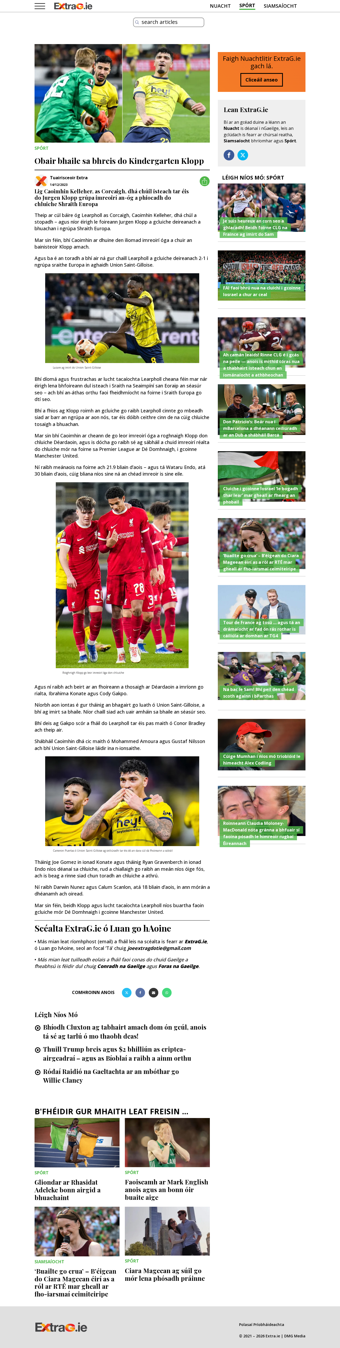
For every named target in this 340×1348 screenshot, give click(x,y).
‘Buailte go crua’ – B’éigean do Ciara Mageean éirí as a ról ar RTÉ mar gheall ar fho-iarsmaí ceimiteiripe (75, 1282)
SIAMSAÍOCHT (280, 6)
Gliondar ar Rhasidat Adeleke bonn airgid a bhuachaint (68, 1190)
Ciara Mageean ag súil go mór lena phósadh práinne (165, 1274)
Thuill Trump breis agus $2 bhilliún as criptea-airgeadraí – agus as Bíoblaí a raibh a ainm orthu (117, 1053)
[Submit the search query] (137, 22)
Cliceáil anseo (261, 79)
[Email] (153, 992)
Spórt (290, 141)
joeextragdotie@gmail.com (159, 948)
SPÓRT (247, 5)
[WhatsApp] (167, 992)
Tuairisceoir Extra (69, 178)
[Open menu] (40, 6)
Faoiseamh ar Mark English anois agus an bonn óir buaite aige (166, 1189)
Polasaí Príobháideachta (261, 1324)
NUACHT (220, 6)
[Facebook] (140, 992)
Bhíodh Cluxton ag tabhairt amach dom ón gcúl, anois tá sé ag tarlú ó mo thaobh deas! (124, 1031)
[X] (126, 992)
